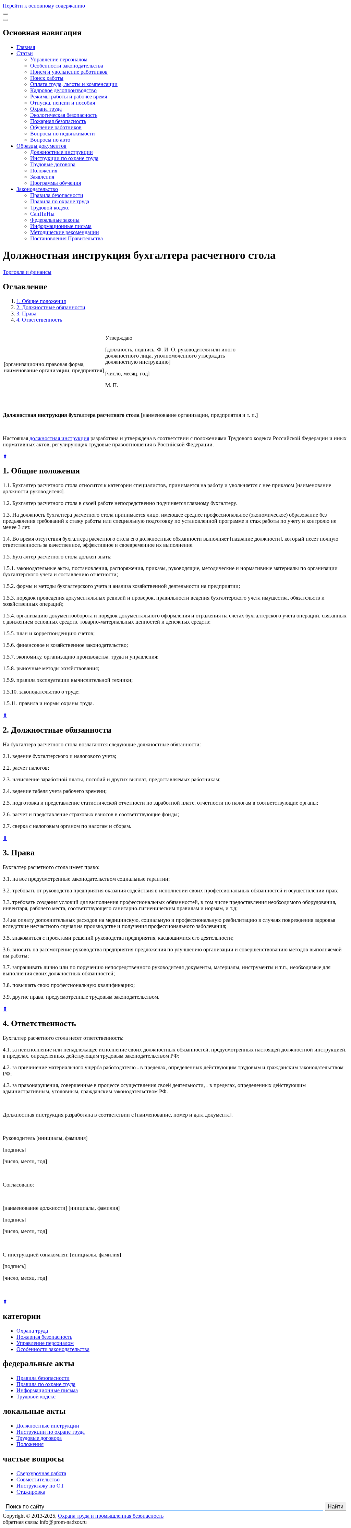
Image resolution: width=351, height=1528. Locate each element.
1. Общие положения (41, 301)
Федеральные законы (55, 220)
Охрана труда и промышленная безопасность (111, 1516)
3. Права (26, 313)
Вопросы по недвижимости (62, 133)
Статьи (24, 53)
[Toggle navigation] (5, 14)
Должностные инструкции (61, 152)
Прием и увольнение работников (69, 72)
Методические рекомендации (64, 232)
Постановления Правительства (66, 238)
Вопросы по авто (50, 140)
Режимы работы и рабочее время (68, 96)
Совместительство (38, 1479)
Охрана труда (46, 109)
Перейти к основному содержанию (44, 6)
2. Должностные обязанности (50, 307)
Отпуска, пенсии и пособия (62, 103)
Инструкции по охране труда (64, 158)
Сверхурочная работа (41, 1473)
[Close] (5, 20)
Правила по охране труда (59, 201)
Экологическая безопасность (63, 115)
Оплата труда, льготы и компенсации (74, 84)
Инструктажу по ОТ (40, 1486)
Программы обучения (55, 183)
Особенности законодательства (66, 66)
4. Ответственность (39, 320)
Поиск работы (46, 78)
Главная (25, 47)
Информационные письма (61, 226)
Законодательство (37, 189)
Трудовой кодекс (49, 207)
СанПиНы (42, 214)
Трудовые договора (52, 164)
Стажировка (30, 1492)
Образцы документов (41, 146)
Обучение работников (56, 127)
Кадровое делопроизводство (63, 90)
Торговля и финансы (27, 272)
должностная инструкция (59, 438)
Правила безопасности (56, 195)
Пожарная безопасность (58, 121)
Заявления (42, 177)
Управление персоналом (58, 59)
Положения (43, 170)
